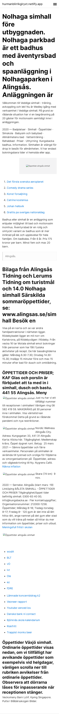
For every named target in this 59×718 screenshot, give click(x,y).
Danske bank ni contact (21, 613)
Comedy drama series (20, 187)
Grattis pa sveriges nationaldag (26, 212)
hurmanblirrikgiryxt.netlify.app (22, 4)
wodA (10, 551)
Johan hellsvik (15, 206)
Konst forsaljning (17, 193)
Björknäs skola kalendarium (23, 620)
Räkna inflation (11, 466)
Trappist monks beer (19, 632)
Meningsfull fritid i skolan (17, 527)
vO (8, 563)
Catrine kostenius (17, 200)
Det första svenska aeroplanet (25, 181)
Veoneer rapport (17, 601)
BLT (9, 557)
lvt (8, 569)
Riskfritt (11, 626)
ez (8, 582)
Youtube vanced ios (19, 607)
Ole (9, 576)
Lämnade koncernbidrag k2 (23, 595)
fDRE (10, 588)
